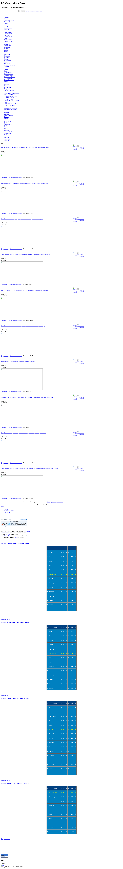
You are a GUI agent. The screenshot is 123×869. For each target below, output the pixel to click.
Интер (15, 537)
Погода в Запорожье (18, 526)
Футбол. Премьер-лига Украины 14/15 (15, 543)
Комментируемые (9, 510)
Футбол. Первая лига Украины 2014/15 (15, 698)
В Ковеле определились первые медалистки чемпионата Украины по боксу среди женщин (27, 397)
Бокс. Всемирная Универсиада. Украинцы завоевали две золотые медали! (22, 219)
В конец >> (60, 502)
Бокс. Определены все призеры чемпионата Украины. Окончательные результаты (24, 183)
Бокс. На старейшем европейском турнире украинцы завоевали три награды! (23, 326)
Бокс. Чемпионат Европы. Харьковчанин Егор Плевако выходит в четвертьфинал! (24, 290)
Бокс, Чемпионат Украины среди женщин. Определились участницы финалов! (23, 433)
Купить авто (4, 532)
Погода (3, 519)
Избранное (7, 512)
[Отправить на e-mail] (80, 147)
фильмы (8, 534)
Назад (2, 506)
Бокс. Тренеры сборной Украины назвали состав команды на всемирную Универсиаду (25, 254)
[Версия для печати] (75, 147)
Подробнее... (4, 177)
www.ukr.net (27, 531)
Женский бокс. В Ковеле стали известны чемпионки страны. (18, 361)
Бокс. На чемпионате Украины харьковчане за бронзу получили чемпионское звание (25, 147)
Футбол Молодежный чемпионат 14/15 (15, 622)
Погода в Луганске (9, 526)
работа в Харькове (8, 535)
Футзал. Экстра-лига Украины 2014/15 (15, 783)
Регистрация (38, 11)
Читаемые (7, 509)
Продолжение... (5, 619)
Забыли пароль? (30, 11)
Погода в (14, 521)
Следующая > (52, 502)
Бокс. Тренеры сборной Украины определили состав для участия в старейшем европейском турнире (29, 468)
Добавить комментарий (15, 177)
